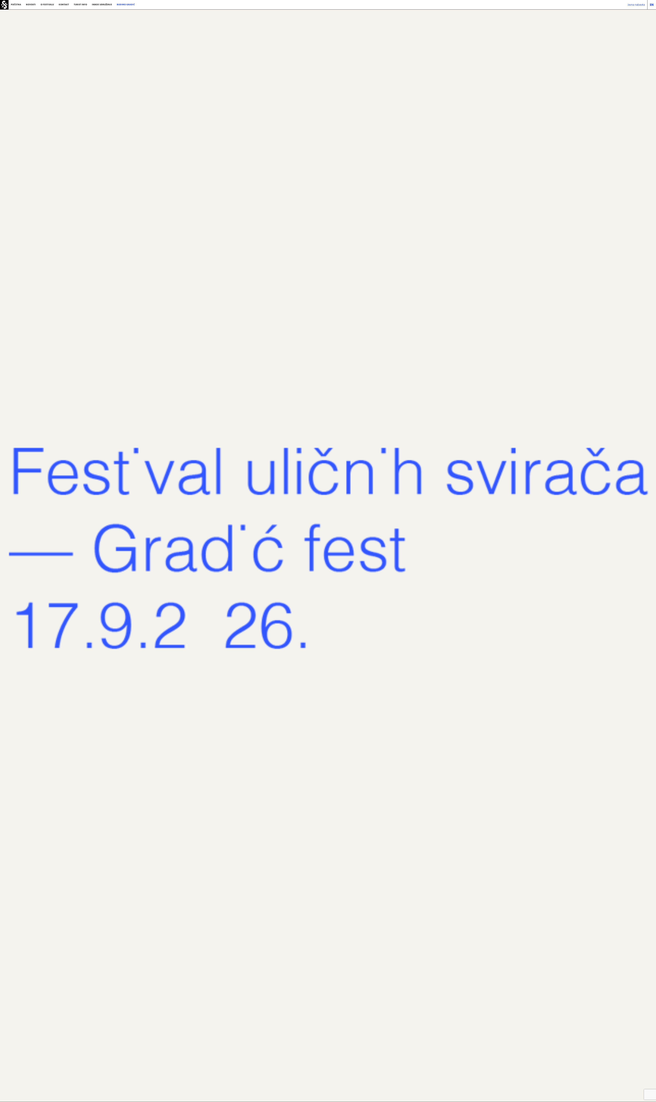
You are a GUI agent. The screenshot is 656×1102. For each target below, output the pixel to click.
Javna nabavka (636, 4)
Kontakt (64, 4)
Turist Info (80, 4)
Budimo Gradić (126, 4)
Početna (16, 4)
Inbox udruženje (102, 4)
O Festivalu (47, 4)
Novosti (31, 4)
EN (652, 5)
